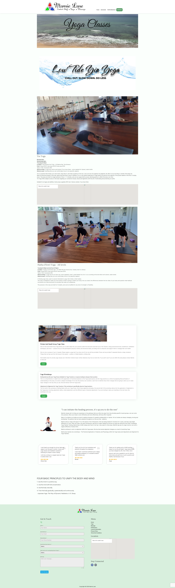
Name (41, 525)
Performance (111, 9)
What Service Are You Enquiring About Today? (49, 550)
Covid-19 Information (96, 529)
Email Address (43, 531)
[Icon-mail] (95, 565)
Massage (103, 9)
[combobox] (62, 546)
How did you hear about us (46, 544)
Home (92, 522)
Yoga (97, 9)
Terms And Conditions (96, 532)
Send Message (44, 572)
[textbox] (60, 546)
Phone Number (43, 538)
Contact (119, 9)
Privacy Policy (94, 531)
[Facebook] (92, 565)
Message (42, 556)
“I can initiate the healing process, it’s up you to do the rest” (89, 410)
